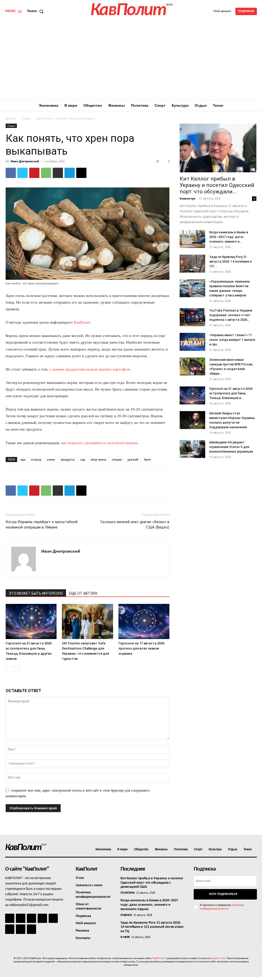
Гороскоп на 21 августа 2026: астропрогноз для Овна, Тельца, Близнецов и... (231, 393)
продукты (68, 459)
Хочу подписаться (223, 894)
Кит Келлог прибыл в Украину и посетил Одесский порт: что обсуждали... (217, 185)
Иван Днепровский (24, 161)
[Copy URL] (81, 173)
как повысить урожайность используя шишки (99, 443)
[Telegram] (69, 173)
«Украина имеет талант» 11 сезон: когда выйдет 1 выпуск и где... (232, 339)
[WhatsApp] (46, 173)
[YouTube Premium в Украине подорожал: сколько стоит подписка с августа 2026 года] (192, 317)
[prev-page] (9, 669)
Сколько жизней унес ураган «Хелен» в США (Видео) (134, 525)
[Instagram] (20, 918)
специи (117, 459)
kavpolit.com (218, 958)
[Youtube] (31, 929)
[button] (36, 11)
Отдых (26, 118)
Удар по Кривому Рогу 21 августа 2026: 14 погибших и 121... (230, 261)
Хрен (147, 459)
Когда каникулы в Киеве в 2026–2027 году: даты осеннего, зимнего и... (228, 237)
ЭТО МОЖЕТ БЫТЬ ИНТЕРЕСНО (36, 593)
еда (22, 459)
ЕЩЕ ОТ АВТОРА (83, 593)
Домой (11, 118)
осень (51, 459)
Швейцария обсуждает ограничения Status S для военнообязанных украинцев (231, 447)
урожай (132, 459)
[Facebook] (11, 173)
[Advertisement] (131, 61)
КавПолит (82, 322)
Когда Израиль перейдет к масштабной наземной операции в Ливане (42, 525)
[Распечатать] (58, 173)
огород (36, 459)
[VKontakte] (20, 929)
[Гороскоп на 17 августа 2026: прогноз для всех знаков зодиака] (143, 621)
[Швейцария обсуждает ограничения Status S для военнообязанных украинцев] (192, 449)
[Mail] (31, 918)
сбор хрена (98, 459)
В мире (125, 937)
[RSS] (42, 918)
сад (82, 459)
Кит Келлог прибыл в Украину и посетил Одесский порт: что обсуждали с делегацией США (152, 882)
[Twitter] (22, 173)
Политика (128, 892)
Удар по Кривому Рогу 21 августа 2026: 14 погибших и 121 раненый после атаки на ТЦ (152, 927)
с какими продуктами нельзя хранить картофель (89, 369)
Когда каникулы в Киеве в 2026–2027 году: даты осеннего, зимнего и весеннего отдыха (149, 905)
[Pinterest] (34, 173)
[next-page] (17, 669)
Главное (126, 915)
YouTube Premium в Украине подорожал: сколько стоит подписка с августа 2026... (230, 315)
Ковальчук (187, 198)
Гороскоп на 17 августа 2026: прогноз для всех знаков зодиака (141, 648)
